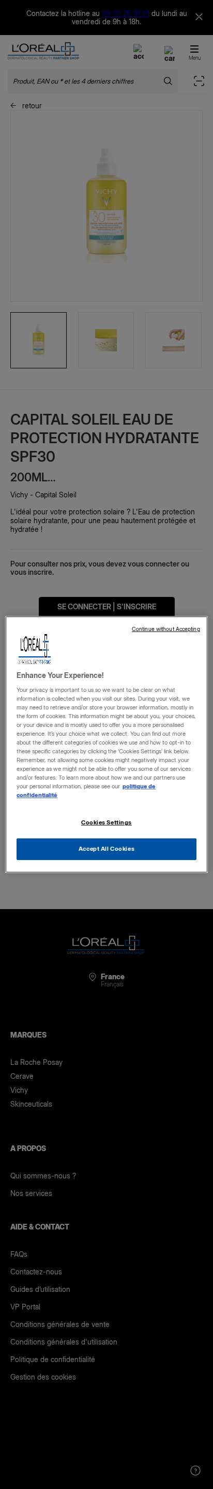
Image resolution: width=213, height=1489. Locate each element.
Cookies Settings (106, 822)
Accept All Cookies (106, 848)
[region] (106, 744)
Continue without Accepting (166, 629)
